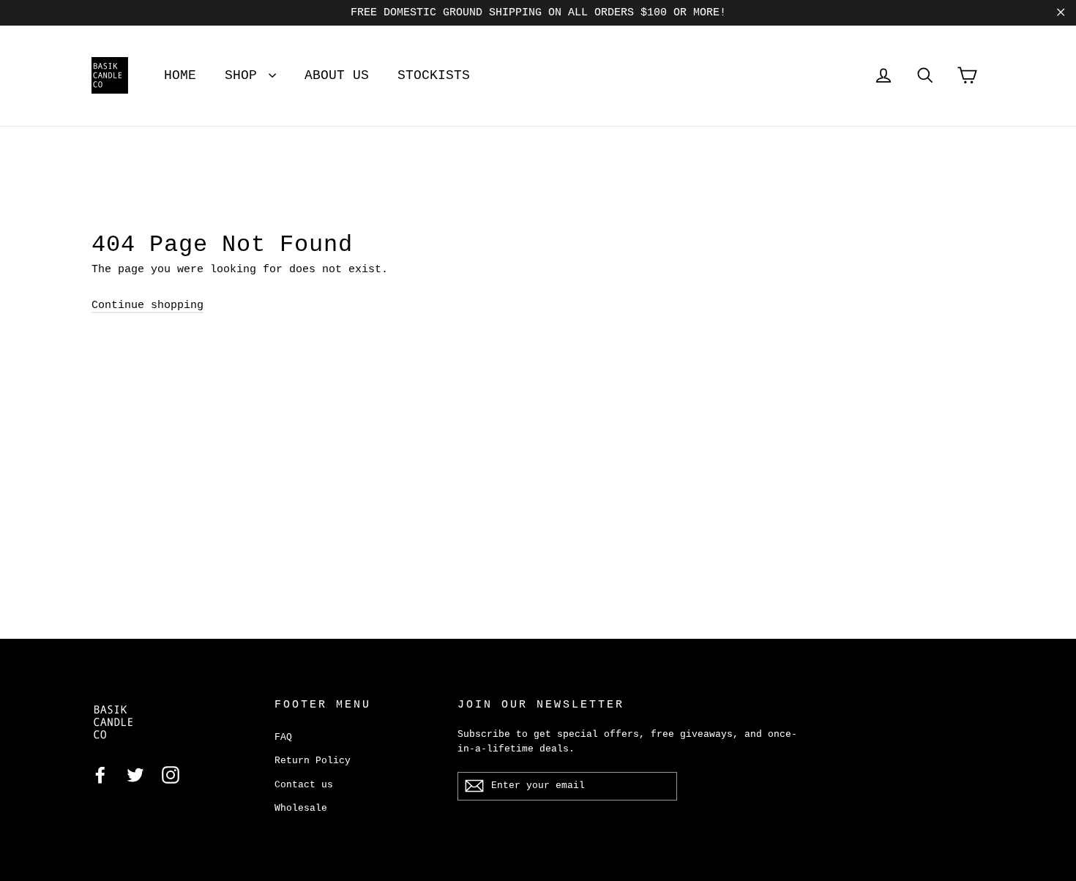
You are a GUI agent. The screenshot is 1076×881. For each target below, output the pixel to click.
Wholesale (300, 808)
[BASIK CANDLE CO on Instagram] (170, 775)
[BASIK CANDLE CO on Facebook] (100, 775)
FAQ (283, 737)
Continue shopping (147, 305)
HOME (180, 75)
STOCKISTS (433, 75)
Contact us (303, 784)
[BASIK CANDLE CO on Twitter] (135, 775)
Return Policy (312, 760)
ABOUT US (337, 75)
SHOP (245, 75)
